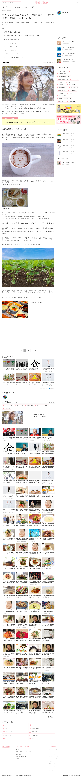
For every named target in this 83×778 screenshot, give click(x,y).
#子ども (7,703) (8, 405)
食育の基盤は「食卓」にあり (13, 32)
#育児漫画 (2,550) (63, 79)
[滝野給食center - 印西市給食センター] (28, 197)
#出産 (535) (62, 93)
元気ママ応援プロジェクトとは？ (23, 752)
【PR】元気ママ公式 (67, 135)
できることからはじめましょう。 (14, 57)
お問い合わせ (19, 754)
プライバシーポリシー (21, 756)
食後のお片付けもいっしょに (12, 54)
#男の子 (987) (72, 93)
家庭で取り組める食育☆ (11, 39)
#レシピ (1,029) (72, 85)
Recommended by (43, 388)
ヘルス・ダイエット (36, 728)
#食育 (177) (30, 405)
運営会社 (18, 749)
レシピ (33, 738)
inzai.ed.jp (7, 208)
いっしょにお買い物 (10, 43)
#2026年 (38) (73, 90)
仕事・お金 (34, 731)
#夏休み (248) (71, 82)
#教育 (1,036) (19, 405)
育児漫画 (7, 738)
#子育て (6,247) (63, 71)
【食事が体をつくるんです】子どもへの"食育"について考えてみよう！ (28, 122)
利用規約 (18, 759)
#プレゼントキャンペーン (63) (66, 96)
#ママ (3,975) (75, 79)
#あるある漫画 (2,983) (64, 76)
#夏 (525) (61, 82)
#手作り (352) (74, 87)
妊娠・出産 (8, 735)
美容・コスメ (8, 728)
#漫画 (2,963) (62, 74)
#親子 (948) (62, 85)
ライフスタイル (9, 725)
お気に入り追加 (47, 62)
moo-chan (10, 397)
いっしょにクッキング (10, 46)
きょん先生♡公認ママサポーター (70, 49)
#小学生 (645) (72, 101)
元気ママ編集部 (65, 43)
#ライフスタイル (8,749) (42, 405)
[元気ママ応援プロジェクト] (41, 3)
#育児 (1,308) (62, 90)
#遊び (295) (62, 101)
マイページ (77, 3)
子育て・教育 (35, 735)
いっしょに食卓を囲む (10, 50)
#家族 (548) (8, 408)
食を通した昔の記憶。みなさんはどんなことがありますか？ (22, 36)
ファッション (35, 725)
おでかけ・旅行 (9, 731)
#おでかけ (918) (63, 87)
